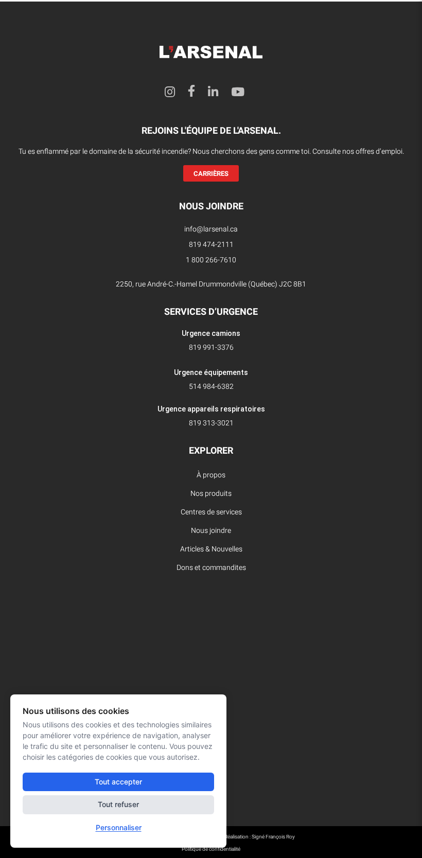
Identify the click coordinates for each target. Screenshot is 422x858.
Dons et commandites (211, 567)
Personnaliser (119, 827)
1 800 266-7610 (211, 260)
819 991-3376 (211, 347)
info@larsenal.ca (211, 229)
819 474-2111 (211, 244)
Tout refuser (118, 804)
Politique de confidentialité (211, 849)
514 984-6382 (211, 386)
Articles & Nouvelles (211, 549)
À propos (211, 475)
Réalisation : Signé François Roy (259, 837)
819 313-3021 (211, 423)
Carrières (211, 173)
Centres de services (211, 512)
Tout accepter (118, 781)
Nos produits (211, 493)
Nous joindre (211, 530)
